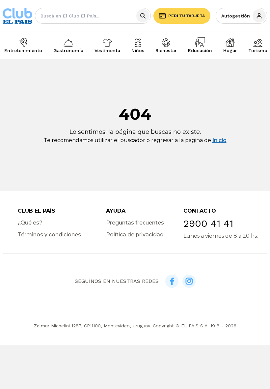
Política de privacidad (135, 234)
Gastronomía (68, 50)
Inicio (219, 140)
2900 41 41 (208, 223)
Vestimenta (107, 50)
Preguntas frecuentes (135, 223)
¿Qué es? (30, 223)
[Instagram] (189, 281)
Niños (137, 50)
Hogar (230, 50)
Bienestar (166, 50)
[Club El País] (17, 16)
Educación (200, 50)
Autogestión (235, 15)
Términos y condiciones (49, 234)
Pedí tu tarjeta (186, 16)
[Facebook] (171, 281)
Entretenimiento (23, 50)
